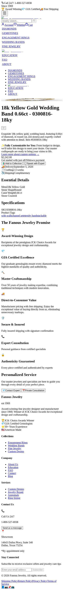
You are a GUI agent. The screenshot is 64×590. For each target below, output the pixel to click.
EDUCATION (9, 55)
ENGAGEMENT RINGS (15, 37)
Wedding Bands (16, 445)
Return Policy (25, 581)
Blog (10, 476)
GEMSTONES (10, 33)
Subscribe (38, 570)
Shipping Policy (9, 581)
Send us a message (12, 528)
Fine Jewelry (14, 448)
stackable (41, 215)
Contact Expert (11, 390)
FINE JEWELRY (11, 46)
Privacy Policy (39, 581)
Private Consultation (33, 390)
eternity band (30, 215)
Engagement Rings (18, 442)
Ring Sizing (14, 498)
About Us (13, 464)
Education (13, 467)
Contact (12, 473)
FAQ (4, 59)
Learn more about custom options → (20, 154)
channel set (17, 215)
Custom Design (16, 451)
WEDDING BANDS (13, 42)
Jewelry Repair (15, 492)
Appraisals (13, 495)
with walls (6, 215)
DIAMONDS (9, 28)
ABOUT (6, 64)
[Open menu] (4, 13)
